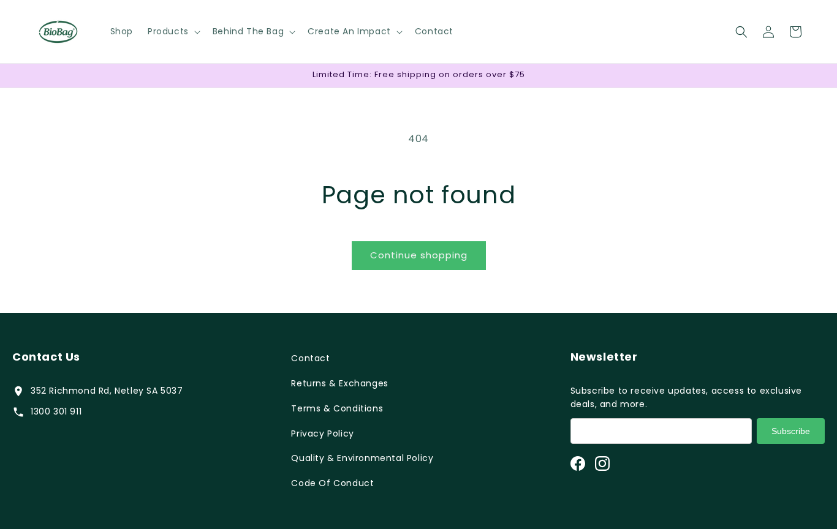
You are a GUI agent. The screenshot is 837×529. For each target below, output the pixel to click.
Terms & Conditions (337, 408)
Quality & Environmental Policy (362, 458)
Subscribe (790, 431)
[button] (172, 31)
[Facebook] (577, 463)
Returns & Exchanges (339, 383)
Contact (310, 358)
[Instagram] (602, 463)
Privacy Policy (322, 433)
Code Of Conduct (332, 483)
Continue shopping (419, 255)
